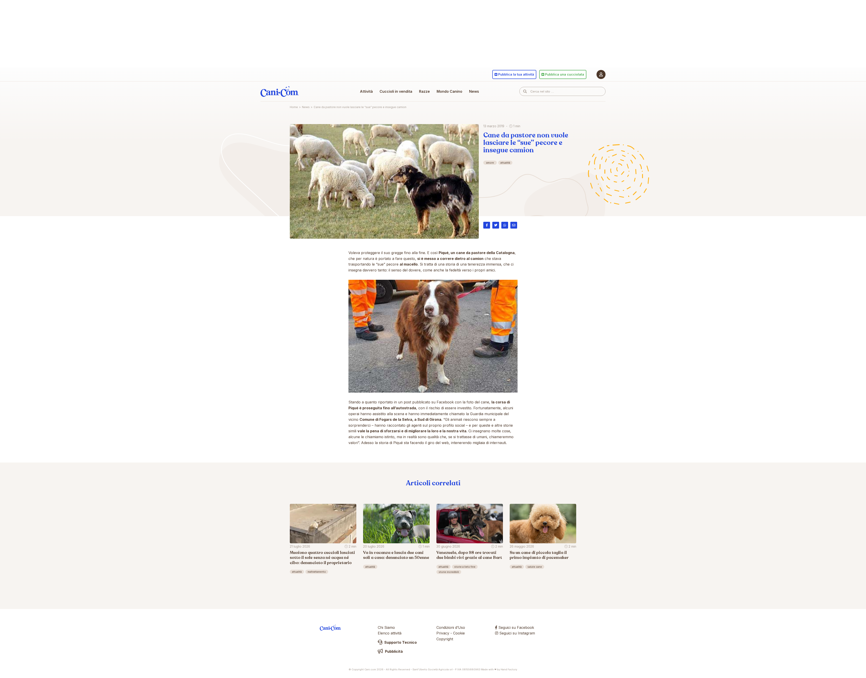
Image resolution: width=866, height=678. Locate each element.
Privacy (442, 633)
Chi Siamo (386, 627)
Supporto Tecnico (400, 642)
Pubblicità (393, 651)
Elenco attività (389, 633)
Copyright (444, 639)
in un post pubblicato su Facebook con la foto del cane (441, 402)
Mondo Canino (449, 91)
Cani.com (279, 91)
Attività (366, 91)
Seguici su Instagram (516, 633)
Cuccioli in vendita (396, 91)
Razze (424, 91)
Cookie (459, 633)
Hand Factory (509, 669)
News (474, 91)
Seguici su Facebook (515, 627)
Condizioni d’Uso (450, 627)
